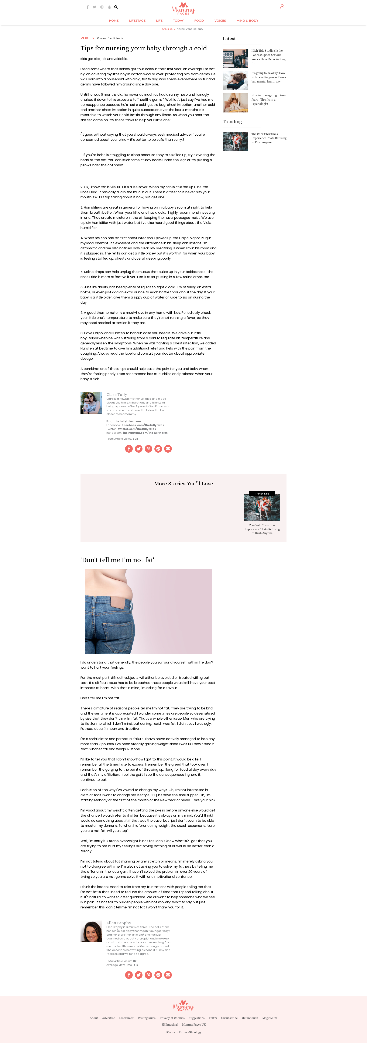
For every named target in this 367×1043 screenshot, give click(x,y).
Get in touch (250, 1018)
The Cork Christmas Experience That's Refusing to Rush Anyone (269, 138)
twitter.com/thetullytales (137, 429)
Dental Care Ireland (190, 29)
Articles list (117, 38)
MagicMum (269, 1018)
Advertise (108, 1018)
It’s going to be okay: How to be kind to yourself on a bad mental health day (268, 77)
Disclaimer (126, 1018)
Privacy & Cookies (172, 1018)
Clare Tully (116, 394)
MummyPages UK (194, 1024)
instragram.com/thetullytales (145, 433)
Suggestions (197, 1018)
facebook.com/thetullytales (143, 425)
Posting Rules (146, 1018)
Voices (87, 38)
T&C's (213, 1018)
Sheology (195, 1032)
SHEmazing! (169, 1024)
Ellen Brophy (118, 922)
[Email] (168, 449)
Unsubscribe (229, 1018)
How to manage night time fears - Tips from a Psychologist (268, 99)
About (94, 1018)
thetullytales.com (127, 421)
